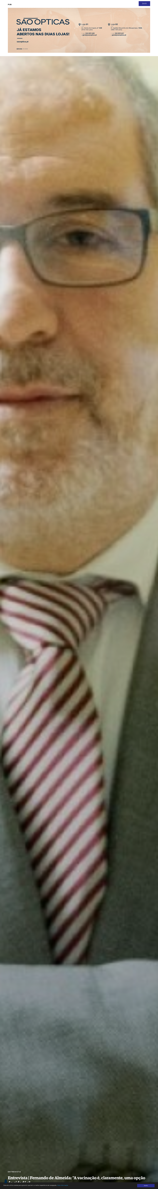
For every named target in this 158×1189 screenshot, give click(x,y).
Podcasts (98, 22)
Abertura (12, 22)
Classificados (86, 22)
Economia (50, 22)
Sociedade (33, 22)
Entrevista (22, 22)
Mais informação (62, 1185)
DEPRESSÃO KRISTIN (111, 22)
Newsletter (54, 2)
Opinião (76, 22)
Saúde (42, 22)
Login (148, 2)
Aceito (146, 1185)
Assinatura (138, 2)
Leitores (32, 2)
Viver (69, 22)
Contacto (42, 2)
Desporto (60, 22)
